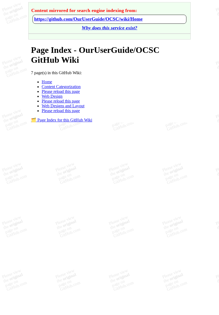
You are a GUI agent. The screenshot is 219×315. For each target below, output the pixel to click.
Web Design (52, 96)
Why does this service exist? (109, 27)
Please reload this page (61, 91)
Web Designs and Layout (63, 106)
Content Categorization (61, 86)
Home (47, 82)
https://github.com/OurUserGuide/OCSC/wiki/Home (88, 19)
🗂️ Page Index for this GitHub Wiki (61, 120)
